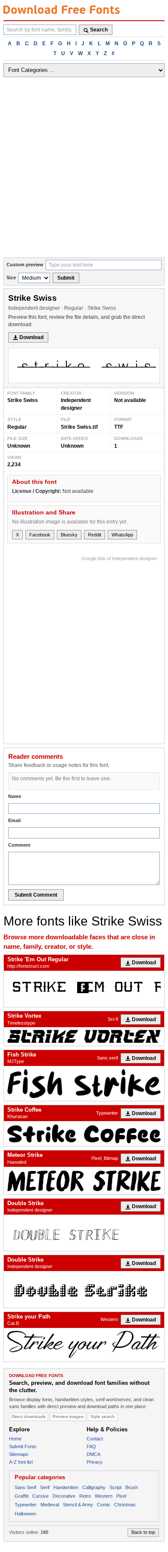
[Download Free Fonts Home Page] (61, 9)
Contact (95, 1438)
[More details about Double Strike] (84, 1233)
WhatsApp (122, 534)
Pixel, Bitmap (104, 1158)
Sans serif (107, 1057)
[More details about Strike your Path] (84, 1345)
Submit (66, 278)
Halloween (25, 1513)
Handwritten (65, 1487)
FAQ (91, 1446)
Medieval (49, 1504)
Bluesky (69, 534)
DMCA (93, 1454)
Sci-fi (113, 1019)
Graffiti (21, 1496)
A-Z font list (21, 1462)
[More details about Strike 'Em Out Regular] (84, 989)
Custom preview (25, 264)
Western (109, 1319)
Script (115, 1487)
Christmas (125, 1504)
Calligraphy (94, 1487)
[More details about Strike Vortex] (84, 1036)
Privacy (95, 1462)
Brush (131, 1487)
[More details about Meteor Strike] (84, 1180)
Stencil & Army (78, 1504)
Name (14, 796)
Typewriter (107, 1113)
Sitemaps (18, 1454)
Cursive (40, 1496)
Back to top (143, 1532)
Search (99, 30)
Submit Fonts (23, 1446)
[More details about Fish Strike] (84, 1083)
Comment (19, 845)
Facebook (39, 534)
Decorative (64, 1496)
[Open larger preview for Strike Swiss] (84, 365)
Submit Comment (36, 895)
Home (15, 1438)
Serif (45, 1487)
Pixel (121, 1496)
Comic (103, 1504)
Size (11, 277)
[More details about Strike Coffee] (84, 1133)
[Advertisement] (84, 169)
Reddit (94, 534)
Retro (85, 1496)
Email (14, 820)
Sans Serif (25, 1487)
